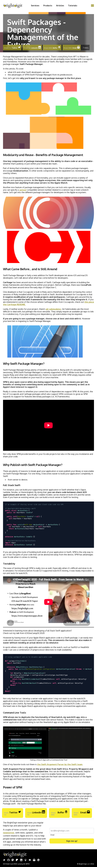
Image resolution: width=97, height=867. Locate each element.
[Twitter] (4, 860)
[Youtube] (30, 860)
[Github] (8, 860)
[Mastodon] (13, 860)
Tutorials (72, 5)
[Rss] (38, 860)
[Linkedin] (21, 860)
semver (22, 190)
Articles (60, 5)
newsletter (8, 832)
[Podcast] (25, 860)
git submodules (53, 309)
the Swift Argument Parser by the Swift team (59, 764)
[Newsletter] (34, 860)
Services (35, 5)
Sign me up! (71, 841)
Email (52, 835)
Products (47, 5)
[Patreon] (17, 860)
